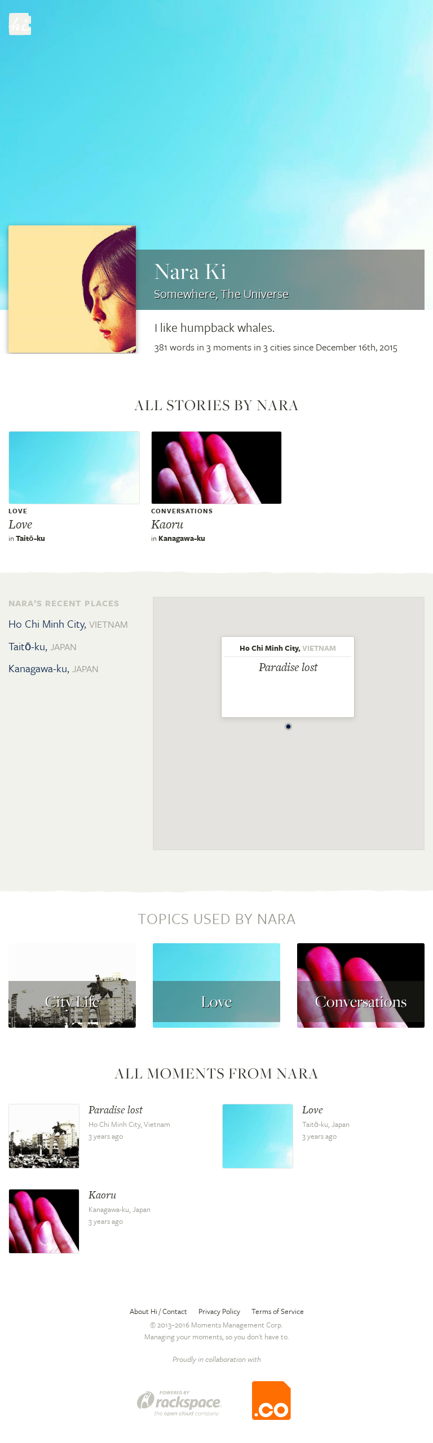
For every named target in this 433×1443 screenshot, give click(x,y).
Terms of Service (277, 1311)
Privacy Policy (219, 1311)
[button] (288, 723)
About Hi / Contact (158, 1311)
